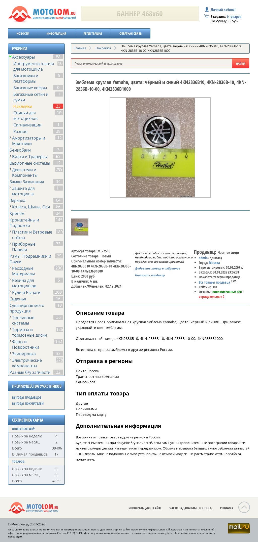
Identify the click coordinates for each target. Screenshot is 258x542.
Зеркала (17, 200)
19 (59, 305)
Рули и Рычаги (26, 292)
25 (59, 255)
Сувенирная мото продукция (27, 308)
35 (58, 317)
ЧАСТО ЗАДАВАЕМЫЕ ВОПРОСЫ (190, 508)
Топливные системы (23, 320)
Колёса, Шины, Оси (31, 207)
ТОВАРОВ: (18, 461)
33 (58, 353)
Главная (80, 48)
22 (58, 372)
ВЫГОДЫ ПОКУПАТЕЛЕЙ (28, 403)
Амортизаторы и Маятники (28, 140)
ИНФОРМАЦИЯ (56, 33)
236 (58, 267)
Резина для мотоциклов (24, 283)
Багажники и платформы (25, 78)
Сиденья (18, 299)
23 (58, 106)
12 (59, 137)
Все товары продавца (214, 282)
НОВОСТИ (23, 33)
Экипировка (24, 353)
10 (60, 63)
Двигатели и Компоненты (25, 172)
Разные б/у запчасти (30, 372)
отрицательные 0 (211, 296)
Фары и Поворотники (25, 344)
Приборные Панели (24, 246)
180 (59, 231)
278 (59, 360)
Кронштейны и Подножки (24, 222)
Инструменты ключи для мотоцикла (33, 66)
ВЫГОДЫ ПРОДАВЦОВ (27, 397)
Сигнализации (27, 125)
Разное (20, 131)
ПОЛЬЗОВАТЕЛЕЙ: (23, 429)
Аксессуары (23, 57)
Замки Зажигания (27, 182)
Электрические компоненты (27, 363)
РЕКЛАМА (226, 508)
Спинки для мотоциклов (25, 115)
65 (58, 156)
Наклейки (22, 106)
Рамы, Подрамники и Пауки (30, 258)
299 (59, 169)
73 (58, 243)
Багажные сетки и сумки (30, 97)
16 (58, 298)
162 (58, 341)
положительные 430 (227, 291)
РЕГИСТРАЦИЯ (93, 33)
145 (59, 219)
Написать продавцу (150, 275)
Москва (214, 262)
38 (58, 131)
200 (58, 292)
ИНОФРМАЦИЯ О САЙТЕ (145, 508)
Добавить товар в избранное (157, 268)
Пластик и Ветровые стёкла (32, 234)
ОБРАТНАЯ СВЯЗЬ (130, 33)
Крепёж (17, 213)
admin (203, 257)
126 (59, 329)
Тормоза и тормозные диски (29, 332)
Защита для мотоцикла (23, 191)
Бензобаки (20, 150)
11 (58, 188)
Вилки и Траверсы (30, 156)
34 (58, 181)
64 (58, 200)
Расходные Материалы (23, 271)
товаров (234, 16)
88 (58, 56)
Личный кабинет (223, 9)
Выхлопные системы (30, 163)
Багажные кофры (30, 88)
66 (58, 206)
